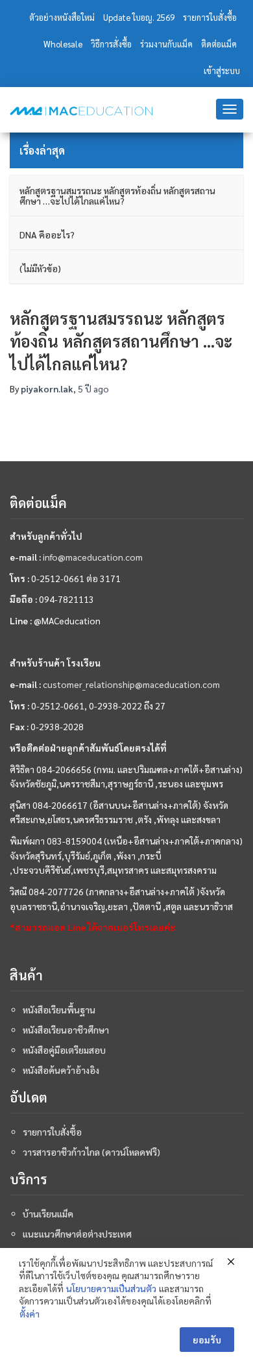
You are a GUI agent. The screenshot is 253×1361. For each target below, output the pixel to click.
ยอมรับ (207, 1339)
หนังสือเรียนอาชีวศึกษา (66, 1030)
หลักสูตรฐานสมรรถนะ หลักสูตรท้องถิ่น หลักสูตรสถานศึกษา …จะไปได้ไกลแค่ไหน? (117, 195)
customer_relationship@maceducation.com (131, 684)
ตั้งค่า (29, 1313)
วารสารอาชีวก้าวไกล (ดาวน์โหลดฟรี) (91, 1152)
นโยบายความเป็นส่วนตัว (111, 1288)
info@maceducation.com (93, 557)
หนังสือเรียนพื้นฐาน (59, 1009)
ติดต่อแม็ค (219, 43)
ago (93, 388)
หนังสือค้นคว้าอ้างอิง (61, 1070)
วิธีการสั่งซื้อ (111, 43)
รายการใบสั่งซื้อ (210, 17)
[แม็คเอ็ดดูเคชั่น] (81, 111)
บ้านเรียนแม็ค (48, 1213)
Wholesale (62, 43)
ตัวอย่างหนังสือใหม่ (62, 17)
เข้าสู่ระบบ (222, 70)
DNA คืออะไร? (47, 234)
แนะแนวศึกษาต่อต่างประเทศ (77, 1234)
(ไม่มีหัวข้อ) (40, 268)
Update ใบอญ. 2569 (139, 17)
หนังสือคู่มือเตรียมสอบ (64, 1050)
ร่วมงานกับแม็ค (166, 43)
